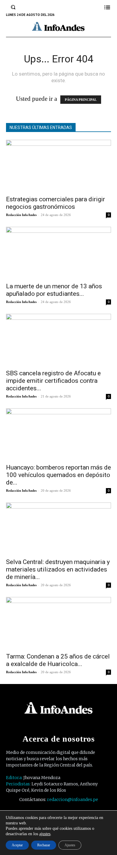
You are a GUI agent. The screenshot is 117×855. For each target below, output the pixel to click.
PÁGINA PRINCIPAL (81, 99)
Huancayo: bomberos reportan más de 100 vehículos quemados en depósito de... (58, 475)
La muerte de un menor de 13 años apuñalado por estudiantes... (54, 290)
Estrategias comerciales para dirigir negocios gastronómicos (55, 203)
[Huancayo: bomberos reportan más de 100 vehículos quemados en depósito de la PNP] (58, 434)
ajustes (44, 834)
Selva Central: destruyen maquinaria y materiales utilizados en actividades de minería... (58, 569)
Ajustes (69, 845)
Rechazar (43, 845)
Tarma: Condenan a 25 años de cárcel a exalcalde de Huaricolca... (58, 660)
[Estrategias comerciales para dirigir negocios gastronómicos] (58, 166)
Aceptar (17, 845)
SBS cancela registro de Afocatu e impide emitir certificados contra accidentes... (53, 381)
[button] (13, 7)
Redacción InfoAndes (21, 215)
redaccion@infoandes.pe (72, 799)
